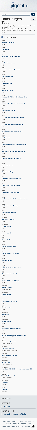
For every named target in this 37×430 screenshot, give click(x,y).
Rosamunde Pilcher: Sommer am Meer (14, 104)
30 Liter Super (6, 321)
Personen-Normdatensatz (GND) (13, 414)
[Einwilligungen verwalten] (33, 426)
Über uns (6, 421)
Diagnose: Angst (7, 165)
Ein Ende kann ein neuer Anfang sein (13, 151)
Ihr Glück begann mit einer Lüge (12, 131)
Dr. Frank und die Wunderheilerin (12, 117)
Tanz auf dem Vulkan (8, 42)
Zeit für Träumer (6, 362)
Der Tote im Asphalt (8, 63)
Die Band (4, 382)
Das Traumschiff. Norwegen (10, 206)
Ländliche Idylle (6, 308)
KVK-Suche (5, 406)
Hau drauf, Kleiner (7, 348)
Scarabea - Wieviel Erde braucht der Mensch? (16, 369)
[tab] (18, 37)
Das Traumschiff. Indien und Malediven (14, 199)
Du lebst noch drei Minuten (10, 70)
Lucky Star (5, 314)
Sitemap (16, 424)
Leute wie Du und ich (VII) (10, 280)
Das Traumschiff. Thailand (10, 253)
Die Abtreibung (6, 138)
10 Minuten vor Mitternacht (10, 56)
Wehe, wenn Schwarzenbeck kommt (13, 335)
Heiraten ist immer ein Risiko (11, 267)
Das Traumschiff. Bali (8, 246)
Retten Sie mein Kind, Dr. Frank (11, 178)
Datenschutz (26, 424)
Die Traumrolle (6, 226)
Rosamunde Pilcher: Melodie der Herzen (14, 97)
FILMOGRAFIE (10, 37)
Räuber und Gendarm (8, 342)
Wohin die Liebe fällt (8, 219)
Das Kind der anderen (8, 212)
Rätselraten (5, 49)
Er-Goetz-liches (6, 287)
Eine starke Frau (6, 240)
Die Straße (4, 389)
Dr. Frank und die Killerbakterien (12, 124)
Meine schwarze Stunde (9, 274)
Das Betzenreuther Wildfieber (11, 328)
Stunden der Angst (7, 172)
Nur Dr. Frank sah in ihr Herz (10, 192)
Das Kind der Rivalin (8, 110)
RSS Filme (16, 426)
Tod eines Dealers (7, 90)
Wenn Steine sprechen (9, 355)
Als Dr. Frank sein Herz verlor (11, 158)
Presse (8, 424)
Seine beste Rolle (7, 233)
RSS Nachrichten (28, 426)
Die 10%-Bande (6, 83)
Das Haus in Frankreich (9, 301)
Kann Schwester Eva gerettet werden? (14, 144)
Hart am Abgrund (7, 76)
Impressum (6, 426)
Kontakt (15, 421)
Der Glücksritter (6, 294)
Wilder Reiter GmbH (8, 376)
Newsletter (29, 421)
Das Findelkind (6, 260)
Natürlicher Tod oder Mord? (10, 185)
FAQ (21, 421)
